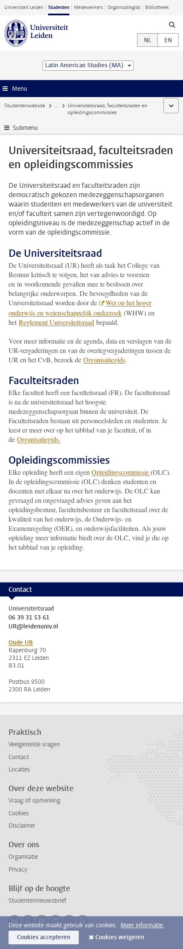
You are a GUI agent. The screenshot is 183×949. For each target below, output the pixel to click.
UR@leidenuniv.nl (33, 627)
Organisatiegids (124, 7)
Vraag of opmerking (34, 801)
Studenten (58, 7)
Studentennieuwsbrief (37, 901)
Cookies (19, 813)
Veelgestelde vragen (34, 744)
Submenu (25, 128)
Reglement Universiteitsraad (56, 322)
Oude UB (21, 643)
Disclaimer (22, 826)
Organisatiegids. (38, 439)
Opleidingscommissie (121, 471)
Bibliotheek (157, 7)
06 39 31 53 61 (29, 618)
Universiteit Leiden (23, 7)
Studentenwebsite (24, 105)
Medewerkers (88, 7)
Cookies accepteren (43, 937)
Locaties (19, 770)
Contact (19, 757)
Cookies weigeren (119, 937)
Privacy (18, 870)
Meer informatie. (142, 925)
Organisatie (23, 857)
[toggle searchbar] (172, 24)
